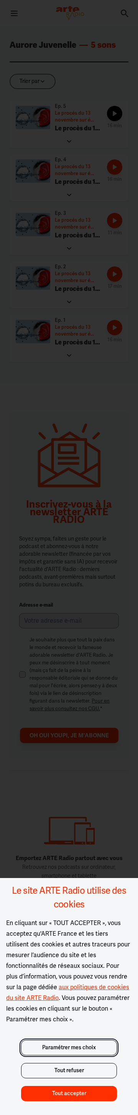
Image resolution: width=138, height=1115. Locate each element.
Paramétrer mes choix (69, 1047)
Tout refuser (69, 1070)
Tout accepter (69, 1093)
